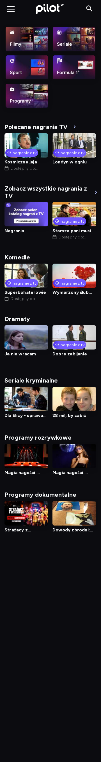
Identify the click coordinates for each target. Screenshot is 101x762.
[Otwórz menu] (11, 9)
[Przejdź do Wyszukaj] (89, 9)
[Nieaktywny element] (27, 39)
